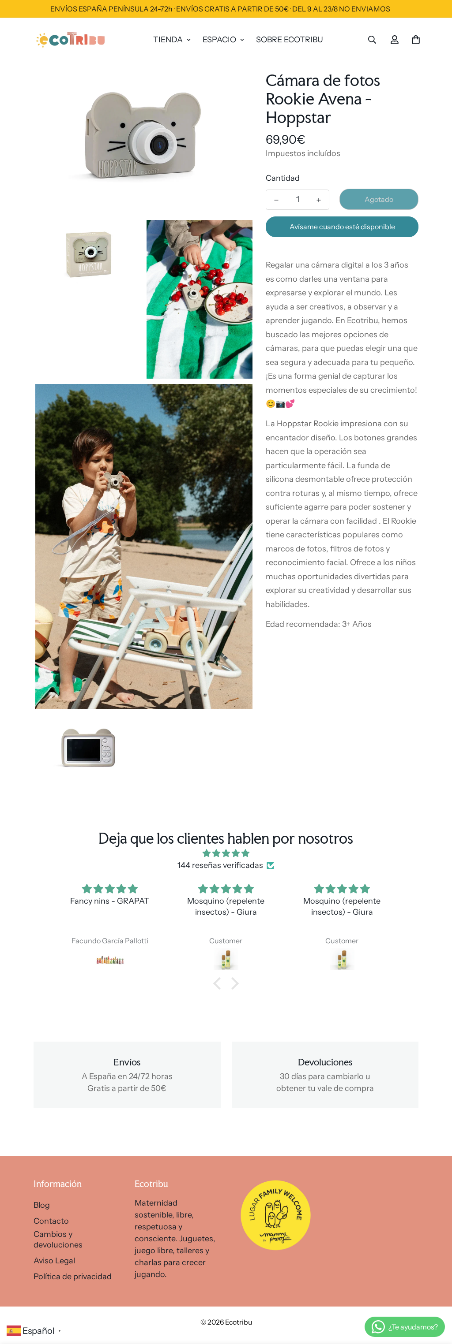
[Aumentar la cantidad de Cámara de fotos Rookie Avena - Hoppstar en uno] (319, 200)
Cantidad (283, 178)
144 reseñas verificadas (220, 865)
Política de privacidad (73, 1276)
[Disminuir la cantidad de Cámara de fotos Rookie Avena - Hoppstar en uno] (276, 200)
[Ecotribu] (71, 40)
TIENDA (168, 40)
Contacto (51, 1221)
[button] (219, 983)
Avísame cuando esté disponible (342, 226)
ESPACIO (219, 40)
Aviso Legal (54, 1261)
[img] (226, 853)
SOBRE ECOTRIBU (289, 40)
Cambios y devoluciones (58, 1239)
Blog (42, 1205)
